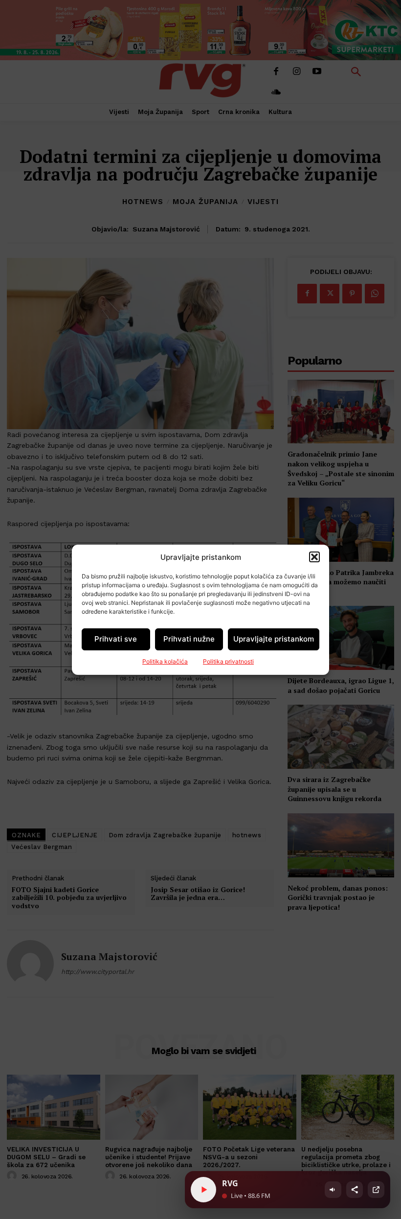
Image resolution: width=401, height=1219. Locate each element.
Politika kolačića (165, 661)
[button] (314, 557)
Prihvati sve (115, 639)
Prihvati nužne (189, 639)
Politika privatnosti (228, 661)
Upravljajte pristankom (273, 639)
